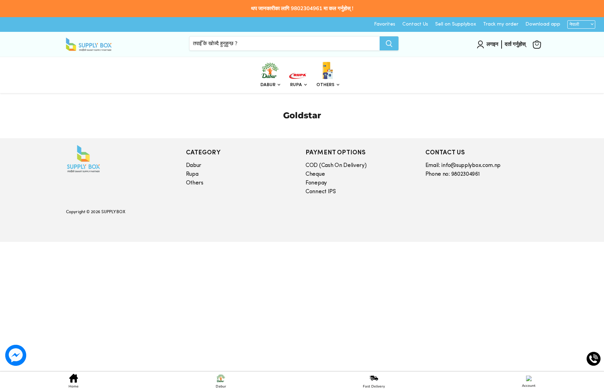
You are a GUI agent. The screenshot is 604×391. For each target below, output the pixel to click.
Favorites (384, 24)
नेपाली (574, 24)
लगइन (492, 44)
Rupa (296, 85)
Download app (542, 24)
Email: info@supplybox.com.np (463, 165)
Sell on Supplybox (455, 24)
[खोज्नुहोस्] (389, 43)
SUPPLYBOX (113, 211)
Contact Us (415, 24)
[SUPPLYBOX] (119, 159)
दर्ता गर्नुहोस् (515, 44)
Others (326, 85)
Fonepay (316, 183)
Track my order (500, 24)
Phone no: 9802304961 (452, 174)
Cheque (315, 174)
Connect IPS (320, 192)
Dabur (268, 85)
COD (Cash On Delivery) (335, 165)
